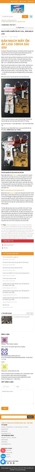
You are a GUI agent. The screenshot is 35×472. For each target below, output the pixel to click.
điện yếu (26, 228)
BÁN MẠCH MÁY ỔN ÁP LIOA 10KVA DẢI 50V (15, 44)
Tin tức (6, 248)
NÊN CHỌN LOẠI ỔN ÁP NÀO (17, 231)
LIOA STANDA (9, 230)
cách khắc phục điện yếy (16, 228)
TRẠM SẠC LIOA (15, 238)
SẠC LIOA (12, 236)
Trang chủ (3, 20)
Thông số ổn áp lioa (20, 236)
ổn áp (11, 193)
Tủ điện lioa (23, 238)
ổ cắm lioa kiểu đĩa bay (16, 235)
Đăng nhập (23, 1)
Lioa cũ (3, 230)
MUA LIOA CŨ (17, 230)
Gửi (5, 408)
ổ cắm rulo (26, 235)
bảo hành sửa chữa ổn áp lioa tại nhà (12, 267)
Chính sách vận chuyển (6, 452)
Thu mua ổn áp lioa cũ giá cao (10, 257)
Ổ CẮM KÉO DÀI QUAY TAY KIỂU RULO (16, 233)
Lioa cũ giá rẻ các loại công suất (21, 317)
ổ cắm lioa (29, 233)
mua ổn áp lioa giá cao (27, 230)
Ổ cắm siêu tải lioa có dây (9, 278)
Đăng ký (32, 1)
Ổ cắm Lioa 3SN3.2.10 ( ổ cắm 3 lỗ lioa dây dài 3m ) (16, 273)
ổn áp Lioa (15, 175)
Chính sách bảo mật (6, 450)
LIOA (30, 228)
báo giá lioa (7, 228)
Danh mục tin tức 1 (12, 20)
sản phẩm (15, 1)
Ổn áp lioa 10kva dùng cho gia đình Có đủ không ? (16, 262)
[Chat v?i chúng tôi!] (3, 461)
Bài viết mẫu (6, 305)
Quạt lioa (6, 236)
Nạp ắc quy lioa (5, 231)
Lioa (14, 193)
